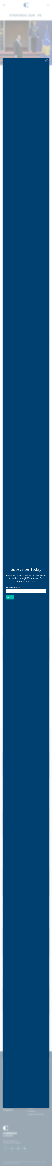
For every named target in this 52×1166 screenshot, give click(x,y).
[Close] (46, 60)
